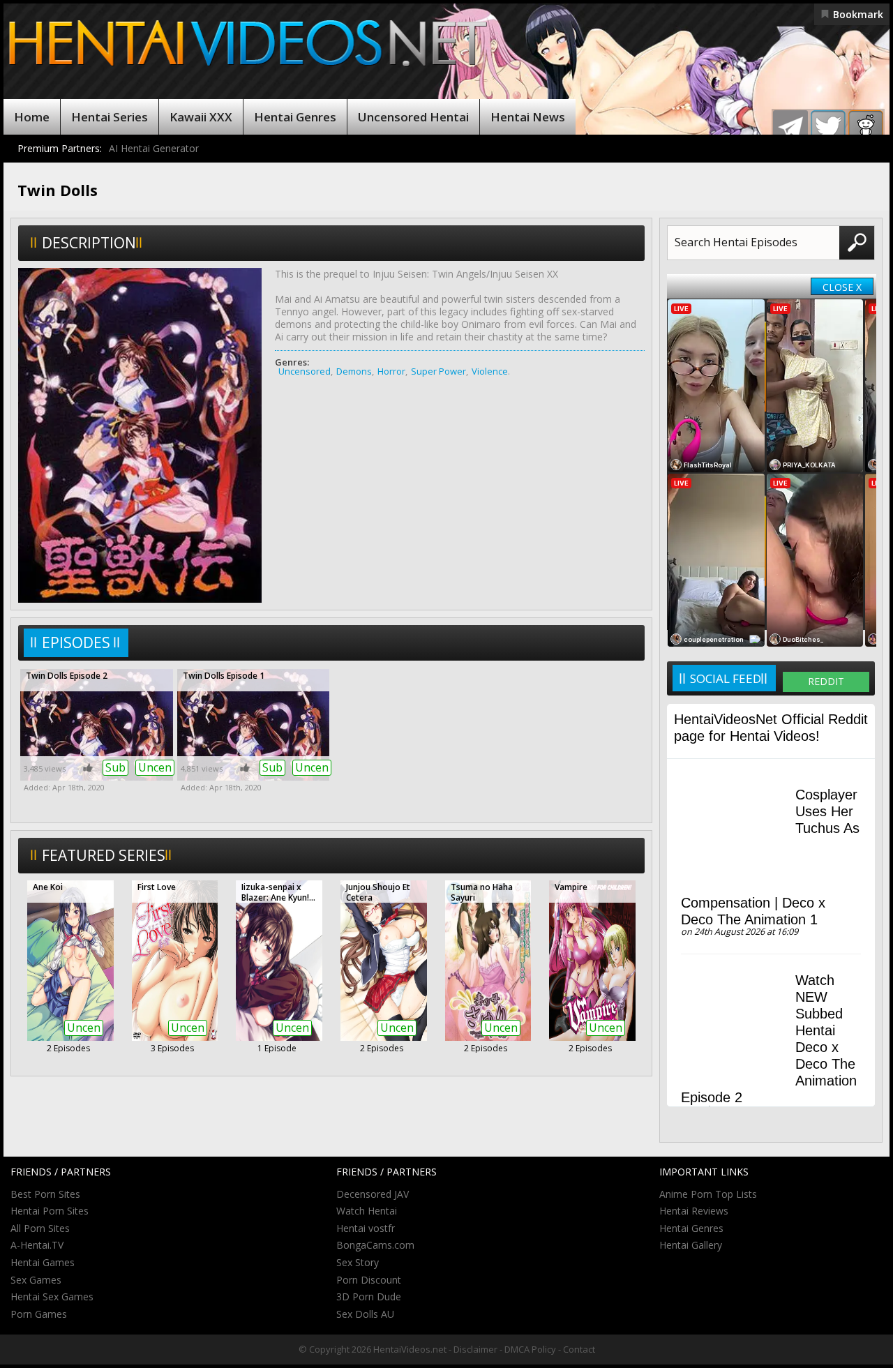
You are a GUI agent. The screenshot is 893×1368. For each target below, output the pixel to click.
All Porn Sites (40, 1228)
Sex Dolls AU (365, 1314)
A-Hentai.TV (36, 1245)
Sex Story (357, 1262)
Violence (490, 371)
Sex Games (35, 1279)
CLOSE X (842, 287)
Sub (115, 767)
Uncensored (304, 371)
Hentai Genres (295, 117)
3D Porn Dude (368, 1296)
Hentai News (527, 117)
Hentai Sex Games (51, 1296)
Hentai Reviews (693, 1210)
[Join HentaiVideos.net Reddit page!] (865, 127)
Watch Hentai (366, 1210)
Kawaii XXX (201, 117)
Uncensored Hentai (413, 117)
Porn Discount (368, 1279)
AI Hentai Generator (154, 148)
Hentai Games (42, 1262)
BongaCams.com (375, 1245)
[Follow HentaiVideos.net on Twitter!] (828, 127)
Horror (391, 371)
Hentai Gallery (690, 1245)
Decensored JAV (372, 1194)
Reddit (826, 681)
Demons (354, 371)
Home (32, 117)
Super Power (438, 371)
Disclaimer (475, 1349)
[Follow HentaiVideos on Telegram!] (790, 127)
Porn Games (38, 1314)
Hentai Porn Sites (49, 1210)
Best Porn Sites (45, 1194)
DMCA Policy (530, 1349)
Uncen (155, 767)
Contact (579, 1349)
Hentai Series (109, 117)
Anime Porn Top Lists (708, 1194)
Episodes (76, 642)
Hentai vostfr (365, 1228)
